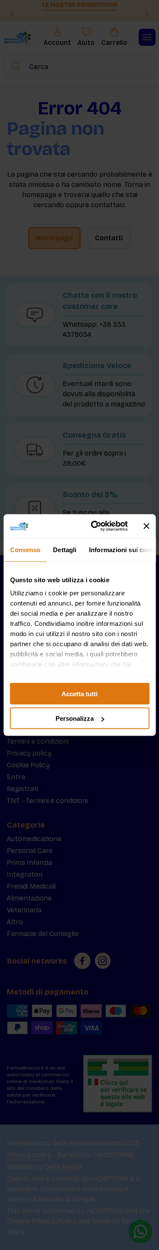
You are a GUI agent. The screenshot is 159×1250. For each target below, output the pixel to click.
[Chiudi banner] (146, 526)
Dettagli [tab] (64, 549)
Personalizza (75, 718)
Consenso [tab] (25, 549)
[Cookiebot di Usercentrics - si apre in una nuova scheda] (95, 526)
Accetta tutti (79, 693)
